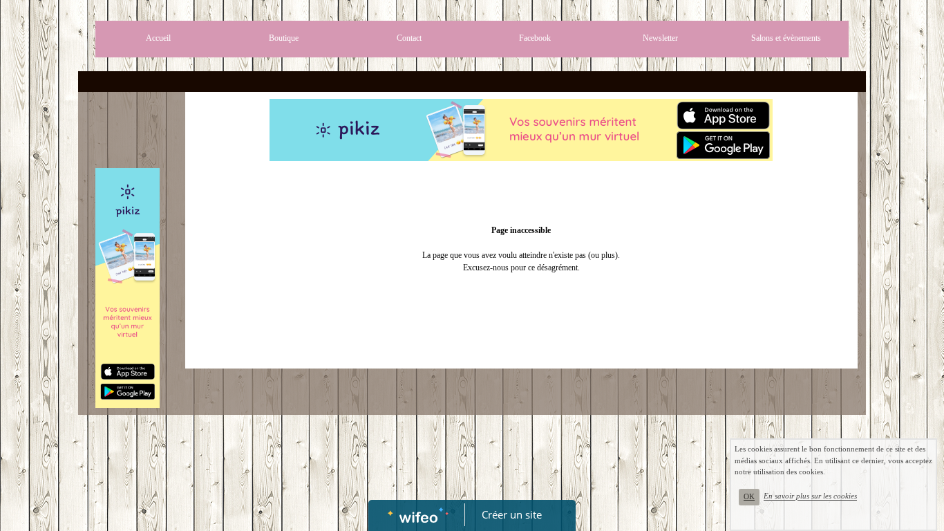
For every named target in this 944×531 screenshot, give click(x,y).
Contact (409, 38)
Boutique (284, 38)
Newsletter (660, 38)
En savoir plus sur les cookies (810, 496)
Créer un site (512, 514)
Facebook (535, 38)
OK (749, 497)
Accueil (158, 38)
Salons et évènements (786, 38)
